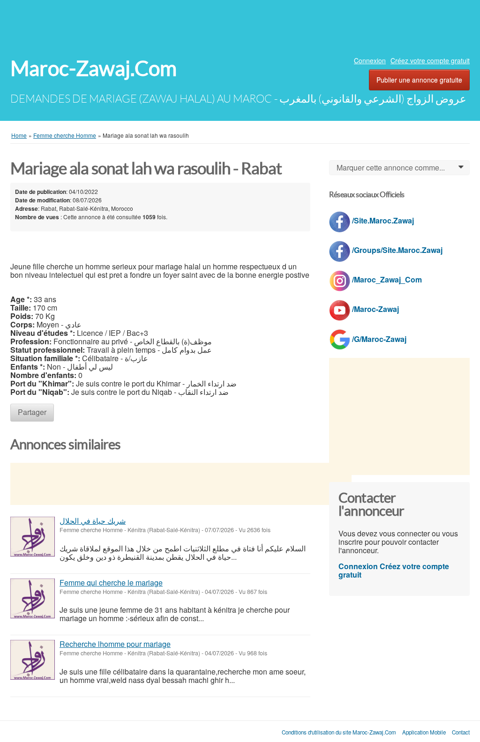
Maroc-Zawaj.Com (93, 68)
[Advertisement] (240, 26)
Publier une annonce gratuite (419, 79)
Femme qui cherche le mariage (111, 582)
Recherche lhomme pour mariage (115, 643)
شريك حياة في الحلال (93, 520)
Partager (32, 412)
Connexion (370, 60)
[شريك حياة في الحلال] (32, 536)
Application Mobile (424, 732)
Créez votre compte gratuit (430, 60)
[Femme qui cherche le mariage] (32, 598)
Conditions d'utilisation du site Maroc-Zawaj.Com (339, 732)
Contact (461, 732)
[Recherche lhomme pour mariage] (32, 660)
